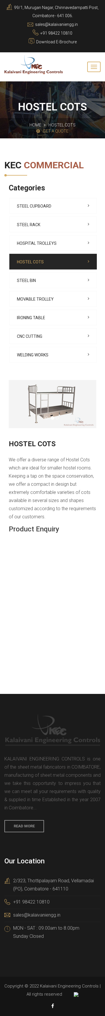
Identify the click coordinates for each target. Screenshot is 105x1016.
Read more (24, 826)
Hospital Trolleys (37, 243)
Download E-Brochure (56, 42)
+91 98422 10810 (31, 902)
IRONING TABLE (31, 317)
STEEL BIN (26, 280)
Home (35, 125)
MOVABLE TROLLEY (35, 299)
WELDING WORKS (32, 355)
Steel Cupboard (34, 206)
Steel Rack (28, 224)
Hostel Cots (30, 262)
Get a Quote (56, 131)
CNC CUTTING (29, 336)
